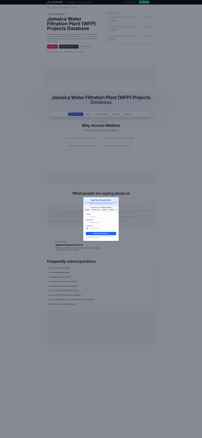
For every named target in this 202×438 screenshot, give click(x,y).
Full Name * (88, 214)
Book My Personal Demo (101, 233)
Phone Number (89, 225)
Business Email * (89, 219)
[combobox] (88, 228)
